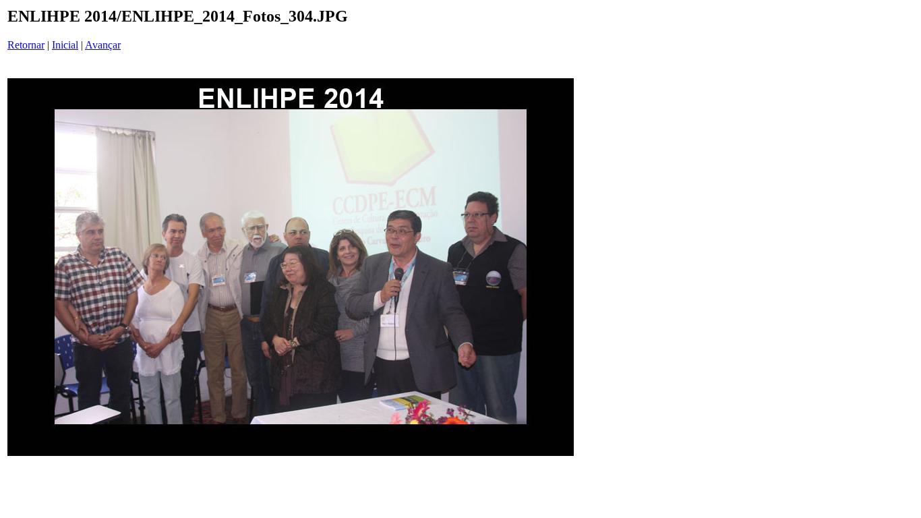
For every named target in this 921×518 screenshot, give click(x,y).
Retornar (25, 45)
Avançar (103, 45)
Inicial (65, 45)
